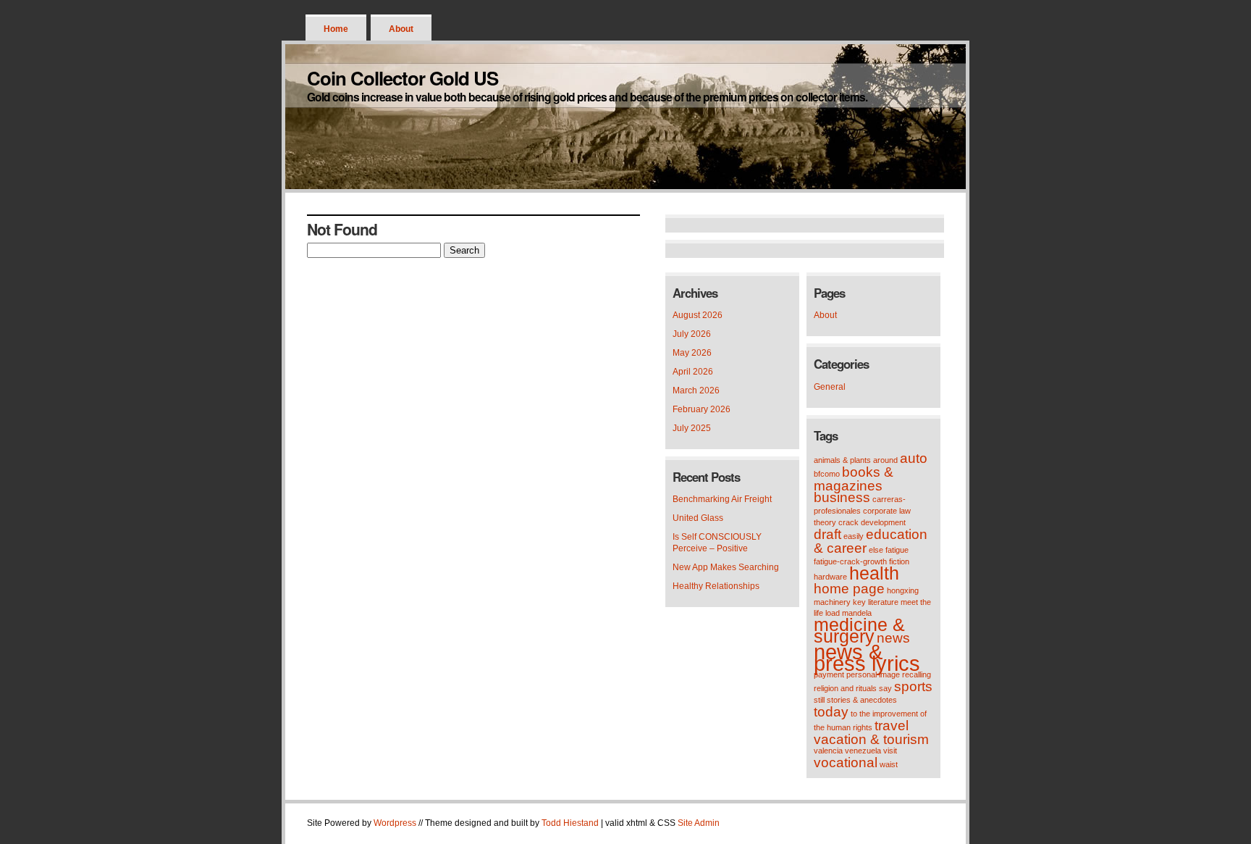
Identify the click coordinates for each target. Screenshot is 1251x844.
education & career (870, 541)
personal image (873, 674)
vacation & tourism (871, 739)
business (842, 497)
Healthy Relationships (716, 586)
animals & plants (842, 460)
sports (913, 686)
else (876, 550)
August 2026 (698, 315)
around (885, 460)
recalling (916, 674)
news (893, 637)
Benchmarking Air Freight (722, 499)
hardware (830, 576)
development (883, 522)
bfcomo (827, 473)
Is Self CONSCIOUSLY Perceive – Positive (717, 542)
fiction (899, 561)
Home (336, 29)
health (874, 573)
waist (889, 764)
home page (849, 588)
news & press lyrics (867, 657)
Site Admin (699, 823)
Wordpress (395, 823)
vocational (845, 762)
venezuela (863, 750)
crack (848, 522)
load (832, 613)
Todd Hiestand (570, 823)
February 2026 (701, 409)
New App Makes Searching (726, 567)
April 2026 (693, 372)
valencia (828, 750)
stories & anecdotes (862, 699)
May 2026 (692, 353)
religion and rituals (845, 688)
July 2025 (692, 428)
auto (913, 458)
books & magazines (853, 478)
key (859, 602)
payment (829, 674)
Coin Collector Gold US (402, 77)
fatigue (897, 550)
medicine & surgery (859, 630)
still (819, 699)
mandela (857, 613)
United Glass (698, 518)
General (830, 387)
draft (827, 534)
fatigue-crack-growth (850, 561)
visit (890, 750)
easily (853, 536)
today (831, 711)
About (401, 29)
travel (892, 725)
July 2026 (692, 334)
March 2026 (696, 390)
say (885, 688)
